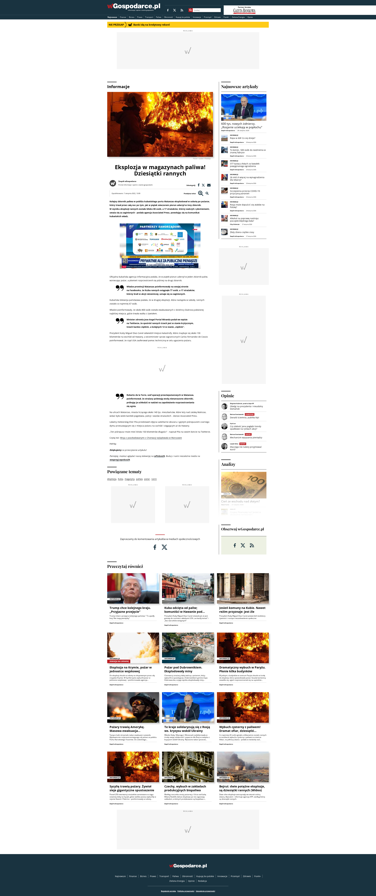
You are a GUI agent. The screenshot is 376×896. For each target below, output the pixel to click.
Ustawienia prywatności (205, 891)
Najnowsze (112, 17)
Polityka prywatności (185, 891)
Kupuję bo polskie (183, 17)
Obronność (168, 17)
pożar (147, 479)
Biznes (131, 17)
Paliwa (158, 17)
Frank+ (226, 17)
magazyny (130, 479)
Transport (149, 17)
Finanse (123, 17)
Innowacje (197, 17)
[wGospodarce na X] (174, 10)
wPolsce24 (159, 456)
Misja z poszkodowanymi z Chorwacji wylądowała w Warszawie (151, 437)
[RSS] (182, 10)
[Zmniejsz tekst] (207, 193)
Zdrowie (217, 17)
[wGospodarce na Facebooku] (168, 10)
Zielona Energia (238, 17)
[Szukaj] (190, 10)
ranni (154, 479)
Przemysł (207, 17)
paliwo (139, 479)
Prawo (139, 17)
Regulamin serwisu (168, 891)
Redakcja (202, 881)
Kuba (120, 479)
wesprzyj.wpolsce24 (120, 459)
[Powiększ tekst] (200, 193)
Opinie (250, 17)
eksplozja (111, 479)
